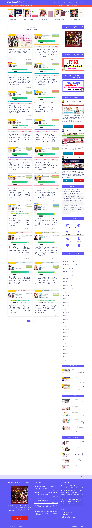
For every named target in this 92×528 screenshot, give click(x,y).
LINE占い (66, 258)
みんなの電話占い (68, 268)
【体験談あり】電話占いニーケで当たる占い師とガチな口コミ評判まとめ (46, 487)
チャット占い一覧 (68, 275)
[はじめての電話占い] (15, 3)
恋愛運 (78, 196)
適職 (71, 200)
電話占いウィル (73, 202)
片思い (83, 196)
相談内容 (70, 2)
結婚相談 (75, 198)
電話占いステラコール (69, 315)
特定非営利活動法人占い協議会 (69, 517)
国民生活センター (66, 516)
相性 (64, 198)
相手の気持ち (69, 198)
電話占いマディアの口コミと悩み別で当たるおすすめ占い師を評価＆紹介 (46, 493)
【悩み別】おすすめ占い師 (70, 264)
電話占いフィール (66, 209)
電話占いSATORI (66, 202)
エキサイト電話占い (67, 191)
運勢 (68, 200)
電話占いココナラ (68, 305)
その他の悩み (78, 189)
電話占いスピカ (68, 319)
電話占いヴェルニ (68, 353)
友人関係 (63, 490)
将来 (64, 196)
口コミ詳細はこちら (67, 126)
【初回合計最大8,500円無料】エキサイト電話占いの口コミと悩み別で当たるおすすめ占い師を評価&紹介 (46, 513)
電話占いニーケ (66, 207)
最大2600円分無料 (79, 126)
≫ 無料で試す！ (19, 518)
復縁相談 (68, 196)
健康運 (78, 193)
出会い (83, 193)
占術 (64, 2)
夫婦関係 (68, 490)
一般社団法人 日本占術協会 (68, 512)
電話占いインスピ (68, 288)
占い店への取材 (68, 281)
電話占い (79, 200)
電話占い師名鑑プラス (67, 212)
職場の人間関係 (81, 198)
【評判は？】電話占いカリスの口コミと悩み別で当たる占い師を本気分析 (46, 499)
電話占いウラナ (80, 202)
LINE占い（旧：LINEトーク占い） (69, 189)
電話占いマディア (74, 209)
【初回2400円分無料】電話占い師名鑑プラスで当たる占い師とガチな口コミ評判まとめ (46, 506)
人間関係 (78, 191)
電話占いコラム (79, 2)
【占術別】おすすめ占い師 (70, 261)
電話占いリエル (68, 346)
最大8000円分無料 (79, 153)
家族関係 (73, 490)
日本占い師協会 (65, 514)
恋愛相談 (73, 196)
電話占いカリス (68, 298)
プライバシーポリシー (13, 526)
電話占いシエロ (66, 205)
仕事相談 (65, 193)
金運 (75, 200)
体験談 (74, 193)
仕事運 (70, 193)
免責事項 (20, 526)
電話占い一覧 (47, 2)
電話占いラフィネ (68, 343)
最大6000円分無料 (79, 180)
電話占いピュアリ (81, 207)
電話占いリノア (81, 209)
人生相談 (73, 191)
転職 (64, 200)
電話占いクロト (68, 302)
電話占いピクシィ (73, 207)
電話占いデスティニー (74, 205)
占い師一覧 (56, 2)
